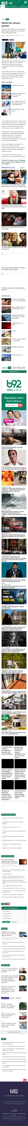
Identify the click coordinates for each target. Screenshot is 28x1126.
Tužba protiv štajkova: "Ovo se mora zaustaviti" (19, 300)
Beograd (4, 928)
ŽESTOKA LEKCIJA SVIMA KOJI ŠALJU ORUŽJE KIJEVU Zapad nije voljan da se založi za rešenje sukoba (20, 774)
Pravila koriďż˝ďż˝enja (10, 1103)
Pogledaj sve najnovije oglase (14, 1032)
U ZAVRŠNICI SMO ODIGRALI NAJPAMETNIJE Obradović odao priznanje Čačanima (7, 750)
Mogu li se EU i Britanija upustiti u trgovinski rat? (13, 1046)
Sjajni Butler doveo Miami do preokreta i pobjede (13, 1056)
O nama (18, 1095)
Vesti (2, 6)
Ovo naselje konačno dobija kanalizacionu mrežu (14, 948)
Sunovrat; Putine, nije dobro (18, 110)
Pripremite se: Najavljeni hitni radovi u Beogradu (13, 946)
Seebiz (3, 1039)
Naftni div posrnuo (17, 355)
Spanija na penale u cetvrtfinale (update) (12, 848)
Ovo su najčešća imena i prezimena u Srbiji (12, 885)
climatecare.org (17, 1119)
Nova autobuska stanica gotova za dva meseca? (13, 959)
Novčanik (14, 6)
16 (7, 19)
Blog (14, 1095)
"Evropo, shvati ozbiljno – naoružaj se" (19, 339)
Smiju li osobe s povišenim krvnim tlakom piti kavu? (14, 1059)
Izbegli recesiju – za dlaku (17, 324)
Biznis (7, 6)
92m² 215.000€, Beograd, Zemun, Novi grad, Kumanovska (8, 1015)
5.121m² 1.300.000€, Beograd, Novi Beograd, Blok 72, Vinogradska (8, 1005)
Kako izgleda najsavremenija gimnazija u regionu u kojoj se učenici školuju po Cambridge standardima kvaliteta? (9, 979)
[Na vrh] (24, 1080)
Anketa (4, 904)
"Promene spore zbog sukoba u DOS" (11, 827)
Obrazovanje (5, 965)
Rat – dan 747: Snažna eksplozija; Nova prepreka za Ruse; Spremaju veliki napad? (9, 861)
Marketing (14, 1101)
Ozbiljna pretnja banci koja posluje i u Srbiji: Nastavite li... (18, 316)
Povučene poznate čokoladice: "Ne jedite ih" (12, 894)
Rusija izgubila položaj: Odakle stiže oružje (18, 308)
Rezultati (14, 921)
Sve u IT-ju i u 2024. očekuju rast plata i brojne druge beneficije (9, 970)
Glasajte (6, 922)
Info (5, 819)
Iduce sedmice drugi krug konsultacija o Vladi (12, 836)
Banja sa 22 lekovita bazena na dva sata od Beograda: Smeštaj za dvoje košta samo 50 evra (13, 877)
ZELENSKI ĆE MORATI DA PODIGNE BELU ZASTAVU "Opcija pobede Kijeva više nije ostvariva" (7, 795)
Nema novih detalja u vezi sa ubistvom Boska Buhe (14, 840)
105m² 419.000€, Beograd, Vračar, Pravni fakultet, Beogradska (8, 1025)
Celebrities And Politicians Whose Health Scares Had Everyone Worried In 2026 (14, 206)
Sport (5, 824)
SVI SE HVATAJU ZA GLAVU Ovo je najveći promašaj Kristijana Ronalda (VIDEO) (20, 794)
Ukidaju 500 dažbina (18, 347)
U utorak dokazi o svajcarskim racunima (11, 844)
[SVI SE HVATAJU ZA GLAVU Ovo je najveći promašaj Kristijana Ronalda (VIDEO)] (20, 789)
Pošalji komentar (14, 371)
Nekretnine (5, 998)
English (22, 1095)
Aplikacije (10, 1095)
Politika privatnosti (20, 1103)
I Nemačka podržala (18, 85)
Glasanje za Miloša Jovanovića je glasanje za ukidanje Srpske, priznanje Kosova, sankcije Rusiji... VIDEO (14, 882)
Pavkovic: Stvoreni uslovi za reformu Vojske (12, 818)
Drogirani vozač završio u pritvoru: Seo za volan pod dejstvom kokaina (9, 933)
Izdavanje (18, 998)
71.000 (14, 331)
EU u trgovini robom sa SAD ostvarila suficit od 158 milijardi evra (19, 102)
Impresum (24, 1101)
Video (5, 1095)
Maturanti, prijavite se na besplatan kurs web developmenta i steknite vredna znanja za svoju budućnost (8, 990)
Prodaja (12, 998)
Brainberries (14, 188)
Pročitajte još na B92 (7, 856)
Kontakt (19, 1101)
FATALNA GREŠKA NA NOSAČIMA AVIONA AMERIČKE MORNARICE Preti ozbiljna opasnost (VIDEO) (7, 774)
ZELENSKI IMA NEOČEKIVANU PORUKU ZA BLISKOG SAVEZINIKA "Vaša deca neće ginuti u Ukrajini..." (20, 752)
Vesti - (7, 3)
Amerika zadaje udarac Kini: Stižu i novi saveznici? (18, 94)
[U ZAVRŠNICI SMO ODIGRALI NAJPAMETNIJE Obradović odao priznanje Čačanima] (8, 745)
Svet (3, 19)
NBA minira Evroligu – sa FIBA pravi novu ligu (12, 897)
